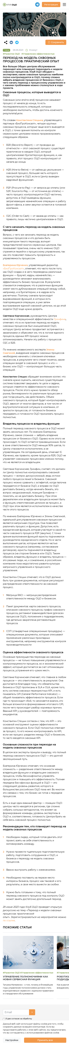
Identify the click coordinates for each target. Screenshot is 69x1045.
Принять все (45, 1040)
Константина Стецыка (29, 120)
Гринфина (60, 319)
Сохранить (57, 42)
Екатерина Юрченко (15, 265)
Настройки (11, 1040)
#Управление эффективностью (38, 54)
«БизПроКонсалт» (13, 268)
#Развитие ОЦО (11, 54)
